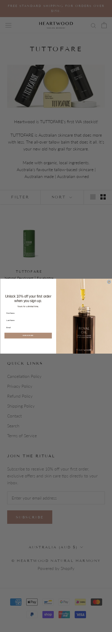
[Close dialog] (109, 281)
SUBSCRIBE (27, 335)
